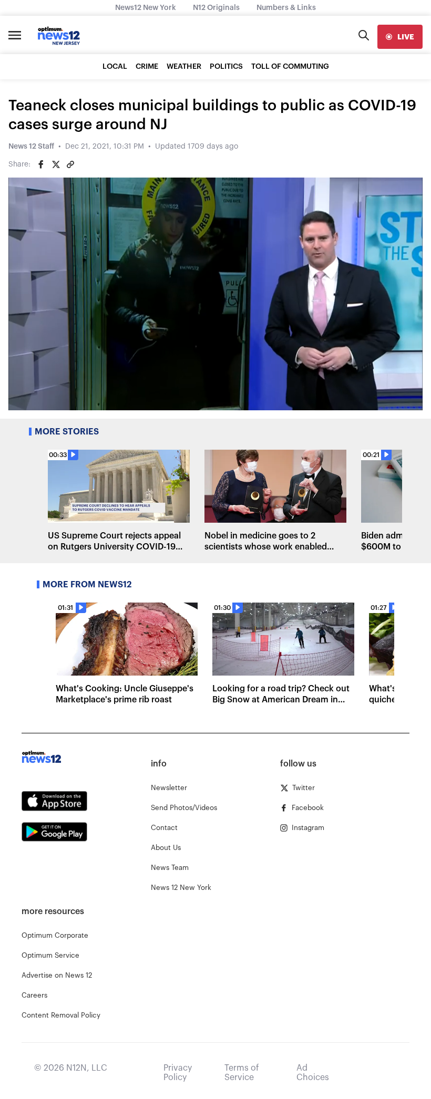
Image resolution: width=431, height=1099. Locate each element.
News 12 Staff (31, 146)
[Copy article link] (70, 164)
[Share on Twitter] (56, 164)
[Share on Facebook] (41, 164)
